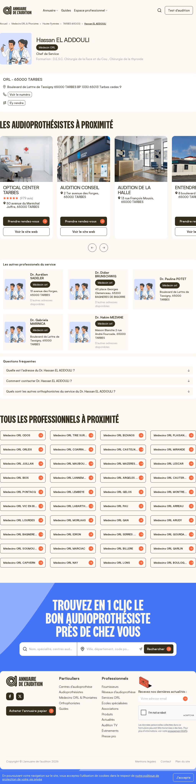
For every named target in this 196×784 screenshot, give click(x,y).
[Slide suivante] (104, 247)
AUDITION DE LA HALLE (134, 190)
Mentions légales (145, 761)
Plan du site (183, 761)
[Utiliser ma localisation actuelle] (140, 649)
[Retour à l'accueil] (31, 681)
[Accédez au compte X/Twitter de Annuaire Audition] (20, 696)
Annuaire (49, 10)
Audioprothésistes (71, 692)
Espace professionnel (89, 10)
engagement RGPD (177, 730)
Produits (107, 714)
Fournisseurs (110, 687)
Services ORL (111, 697)
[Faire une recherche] (159, 10)
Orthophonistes (69, 703)
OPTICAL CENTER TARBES (21, 190)
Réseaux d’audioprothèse (119, 692)
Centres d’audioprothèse (75, 687)
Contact (166, 761)
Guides (66, 10)
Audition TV (109, 725)
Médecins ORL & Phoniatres (78, 697)
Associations (110, 709)
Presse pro (109, 736)
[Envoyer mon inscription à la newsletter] (185, 698)
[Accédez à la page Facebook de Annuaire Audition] (10, 696)
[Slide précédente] (92, 247)
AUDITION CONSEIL (79, 187)
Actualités (108, 719)
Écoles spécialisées (114, 703)
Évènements (110, 731)
